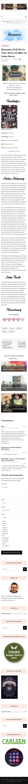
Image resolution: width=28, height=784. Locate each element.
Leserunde (12, 328)
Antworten (24, 426)
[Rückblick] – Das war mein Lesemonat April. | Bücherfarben (13, 459)
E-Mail (3, 507)
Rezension (5, 45)
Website (3, 514)
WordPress (19, 781)
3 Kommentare (4, 61)
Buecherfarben (6, 59)
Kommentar (4, 484)
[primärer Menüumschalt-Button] (2, 17)
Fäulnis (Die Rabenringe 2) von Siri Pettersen (13, 369)
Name (3, 499)
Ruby (2, 426)
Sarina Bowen (11, 331)
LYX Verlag (8, 129)
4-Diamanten (4, 328)
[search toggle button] (25, 17)
